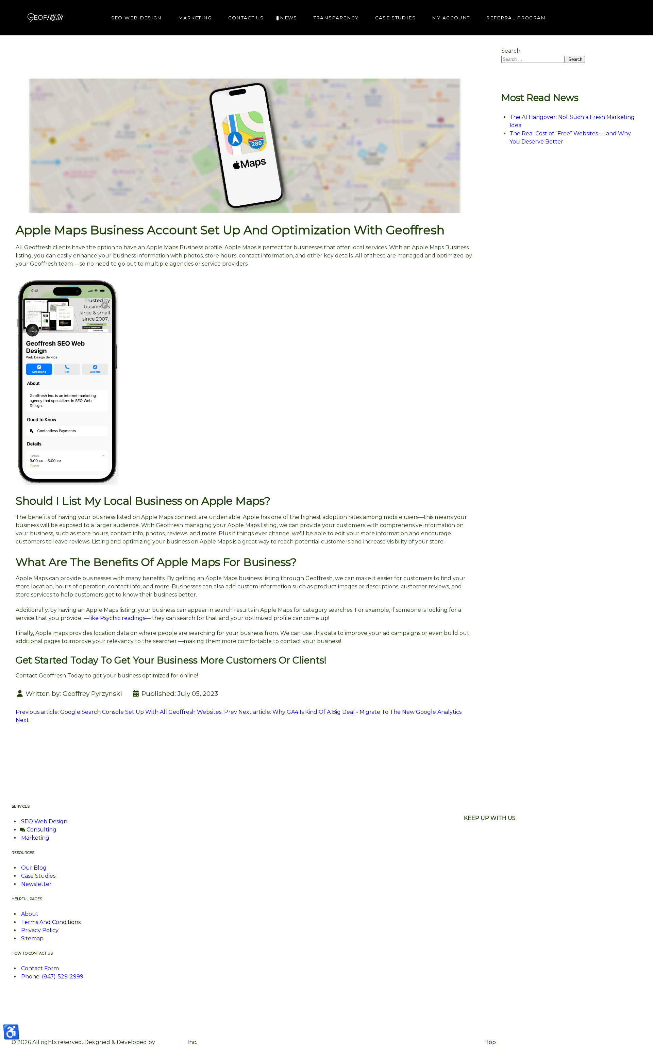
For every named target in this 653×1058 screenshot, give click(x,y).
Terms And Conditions (51, 922)
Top (490, 1042)
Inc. (191, 1042)
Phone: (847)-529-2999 (52, 976)
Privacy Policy (39, 930)
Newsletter (36, 884)
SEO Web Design (44, 821)
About (29, 914)
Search (510, 51)
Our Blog (34, 867)
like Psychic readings (117, 618)
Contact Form (40, 968)
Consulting (41, 829)
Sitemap (32, 938)
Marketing (35, 838)
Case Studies (38, 876)
